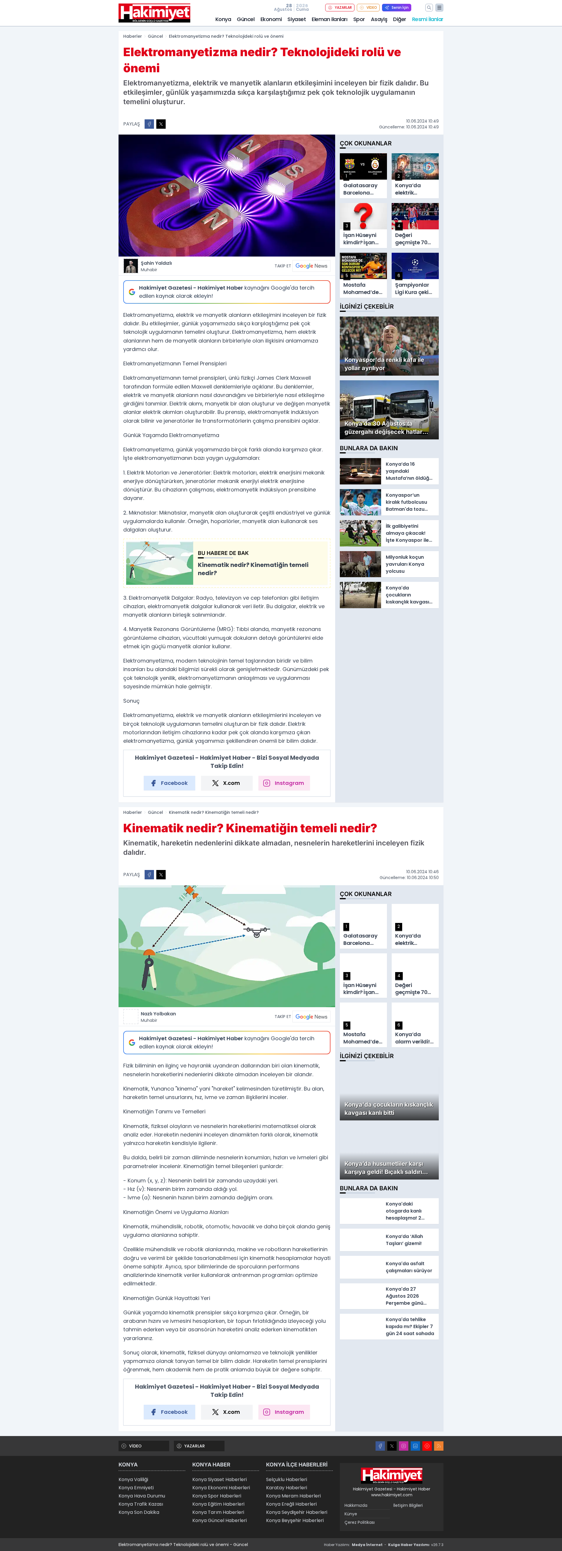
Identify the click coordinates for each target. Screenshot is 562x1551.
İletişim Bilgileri (408, 1505)
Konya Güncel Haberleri (219, 1520)
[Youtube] (427, 1446)
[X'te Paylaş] (161, 124)
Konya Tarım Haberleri (218, 1512)
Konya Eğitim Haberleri (218, 1504)
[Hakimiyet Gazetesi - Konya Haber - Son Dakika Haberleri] (391, 1476)
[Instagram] (403, 1446)
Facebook (174, 783)
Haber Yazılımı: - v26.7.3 (383, 1544)
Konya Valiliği (133, 1479)
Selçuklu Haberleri (286, 1479)
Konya (223, 19)
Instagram (289, 783)
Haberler (132, 36)
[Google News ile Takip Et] (311, 266)
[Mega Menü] (439, 8)
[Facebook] (380, 1446)
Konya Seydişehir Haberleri (296, 1512)
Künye (351, 1514)
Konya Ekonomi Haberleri (221, 1487)
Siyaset (296, 19)
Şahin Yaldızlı (156, 266)
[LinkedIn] (415, 1446)
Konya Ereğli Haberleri (291, 1504)
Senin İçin (400, 7)
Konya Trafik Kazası (141, 1504)
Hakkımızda (356, 1505)
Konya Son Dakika (139, 1512)
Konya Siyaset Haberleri (219, 1479)
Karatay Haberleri (286, 1487)
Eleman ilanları (329, 19)
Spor (359, 19)
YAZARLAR (343, 7)
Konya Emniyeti (136, 1487)
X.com (231, 783)
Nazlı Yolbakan (158, 1016)
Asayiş (379, 19)
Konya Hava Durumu (142, 1495)
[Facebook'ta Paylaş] (149, 124)
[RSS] (438, 1446)
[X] (392, 1446)
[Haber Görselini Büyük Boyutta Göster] (227, 196)
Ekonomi (271, 19)
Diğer (399, 19)
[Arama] (429, 7)
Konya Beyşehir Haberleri (295, 1520)
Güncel (245, 19)
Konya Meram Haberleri (293, 1495)
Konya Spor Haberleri (216, 1495)
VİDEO (371, 7)
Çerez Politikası (360, 1522)
